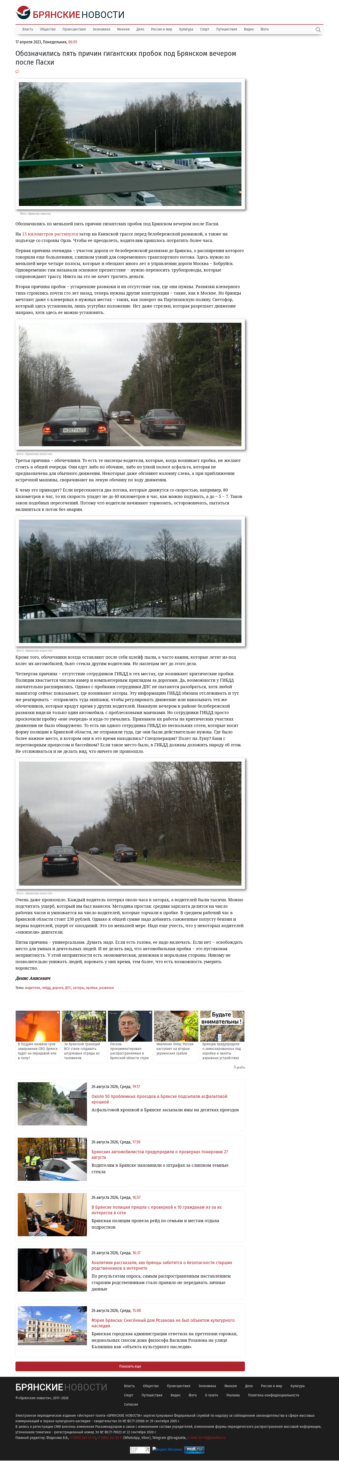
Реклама (233, 1395)
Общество (48, 29)
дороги (57, 987)
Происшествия (74, 29)
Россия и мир (161, 29)
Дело (140, 29)
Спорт (204, 29)
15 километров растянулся (50, 233)
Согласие (131, 1404)
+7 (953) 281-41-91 (83, 1437)
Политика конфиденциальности (273, 1395)
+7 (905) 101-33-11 (109, 1437)
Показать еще (130, 1366)
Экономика (101, 29)
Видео (249, 29)
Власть (27, 29)
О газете (211, 1395)
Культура (186, 29)
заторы (78, 987)
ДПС (68, 987)
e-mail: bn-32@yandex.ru (206, 1437)
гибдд (46, 987)
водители (32, 987)
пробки (92, 987)
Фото (265, 29)
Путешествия (226, 29)
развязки (106, 987)
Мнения (123, 29)
